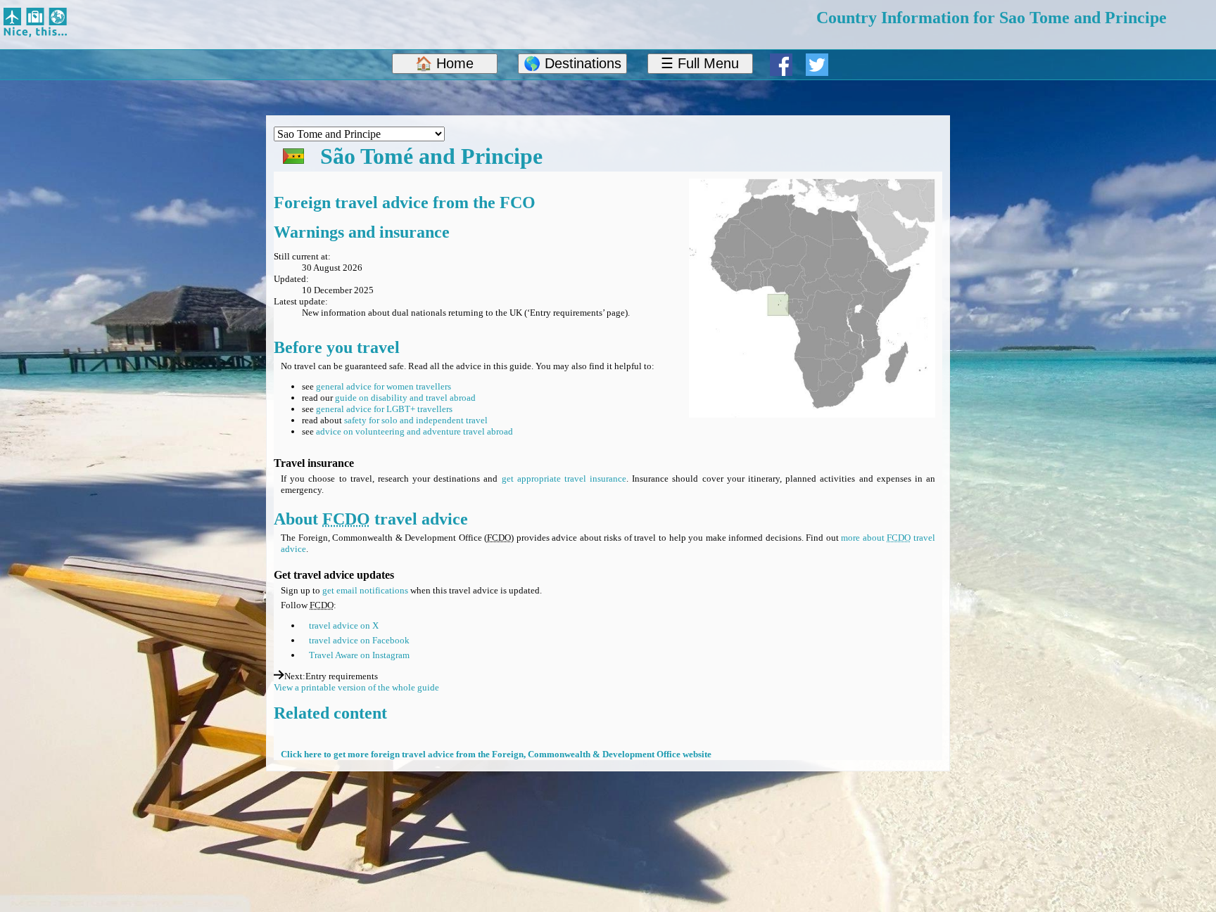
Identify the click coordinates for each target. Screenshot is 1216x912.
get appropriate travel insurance (564, 478)
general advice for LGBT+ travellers (384, 409)
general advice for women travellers (383, 386)
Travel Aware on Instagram (359, 655)
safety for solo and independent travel (416, 420)
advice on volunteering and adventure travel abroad (414, 431)
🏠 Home (444, 63)
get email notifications (365, 590)
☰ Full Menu (700, 63)
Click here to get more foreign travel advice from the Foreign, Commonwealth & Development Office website (496, 754)
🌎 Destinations (572, 63)
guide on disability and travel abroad (405, 397)
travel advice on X (344, 625)
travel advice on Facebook (359, 640)
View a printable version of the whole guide (356, 687)
